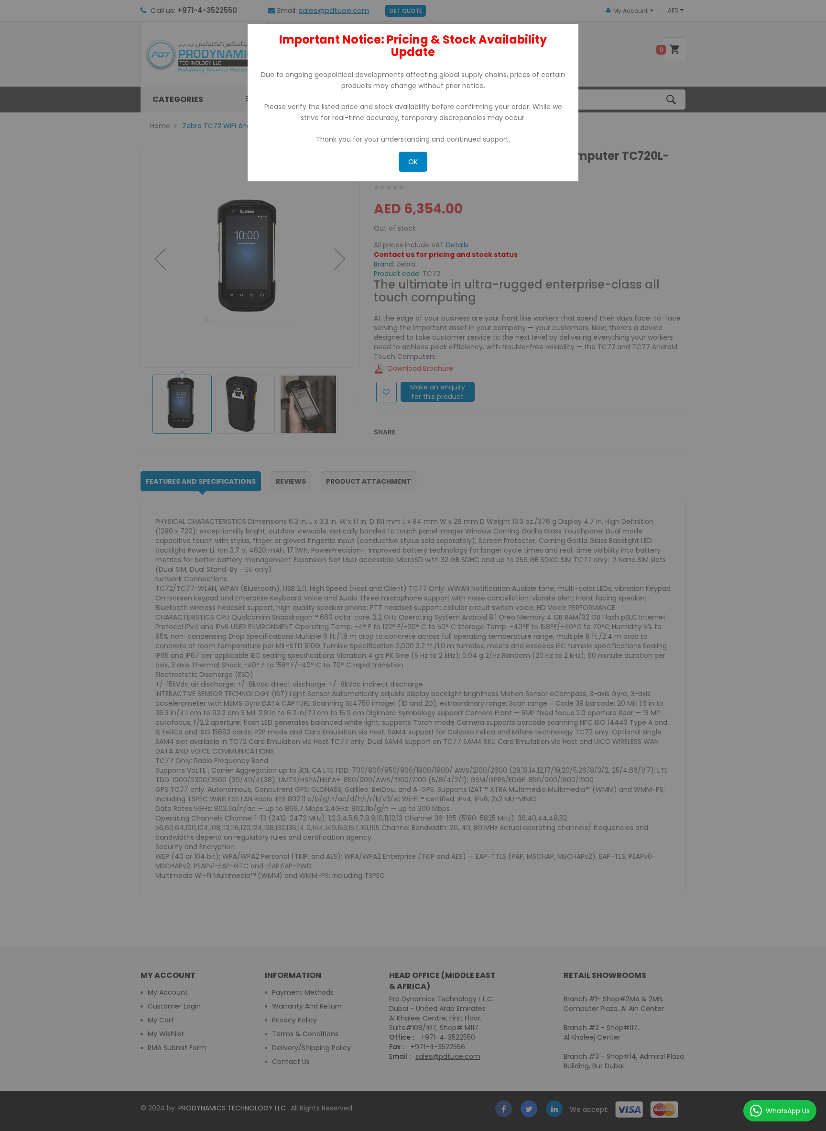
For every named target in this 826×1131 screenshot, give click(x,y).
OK (413, 161)
